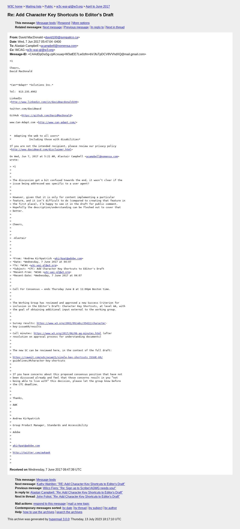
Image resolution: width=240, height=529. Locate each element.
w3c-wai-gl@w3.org (69, 6)
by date (67, 508)
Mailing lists (33, 6)
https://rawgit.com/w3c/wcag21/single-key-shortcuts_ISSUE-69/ (58, 357)
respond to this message (49, 503)
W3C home (15, 6)
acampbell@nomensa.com (58, 45)
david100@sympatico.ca (61, 37)
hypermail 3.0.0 (59, 519)
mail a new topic (78, 503)
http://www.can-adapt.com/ (57, 122)
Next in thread (115, 27)
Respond (64, 23)
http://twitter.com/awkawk (31, 452)
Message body (46, 23)
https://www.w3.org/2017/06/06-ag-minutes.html (67, 333)
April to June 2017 (98, 6)
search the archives (69, 512)
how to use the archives (38, 512)
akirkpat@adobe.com (68, 258)
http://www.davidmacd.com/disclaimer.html (41, 149)
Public (49, 6)
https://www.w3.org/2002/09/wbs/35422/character (71, 323)
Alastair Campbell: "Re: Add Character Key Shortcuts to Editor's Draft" (76, 492)
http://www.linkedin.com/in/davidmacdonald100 (44, 102)
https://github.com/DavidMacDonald (46, 115)
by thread (80, 508)
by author (110, 508)
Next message (52, 27)
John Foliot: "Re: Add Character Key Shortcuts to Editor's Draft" (78, 496)
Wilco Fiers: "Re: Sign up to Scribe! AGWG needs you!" (79, 488)
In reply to (97, 27)
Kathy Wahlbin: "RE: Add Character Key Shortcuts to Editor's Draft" (81, 484)
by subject (95, 508)
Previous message (76, 27)
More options (81, 23)
